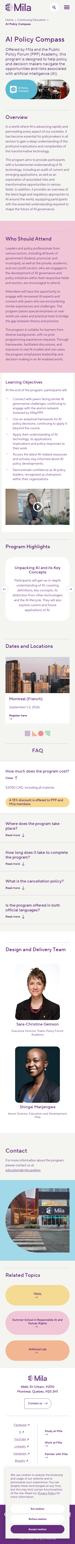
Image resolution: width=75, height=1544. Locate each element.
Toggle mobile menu (66, 7)
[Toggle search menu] (54, 7)
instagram (20, 1453)
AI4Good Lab (37, 1349)
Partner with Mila (56, 1454)
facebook (20, 1425)
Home (9, 20)
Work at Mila (53, 1442)
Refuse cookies (38, 1519)
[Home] (18, 10)
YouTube (20, 1439)
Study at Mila (53, 1431)
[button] (4, 589)
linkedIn (20, 1446)
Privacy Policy (47, 1493)
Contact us (35, 1403)
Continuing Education (31, 20)
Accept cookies (37, 1529)
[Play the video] (37, 507)
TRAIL (37, 1294)
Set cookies (37, 1509)
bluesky (20, 1461)
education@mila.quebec (23, 1170)
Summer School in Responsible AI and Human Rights (37, 1321)
